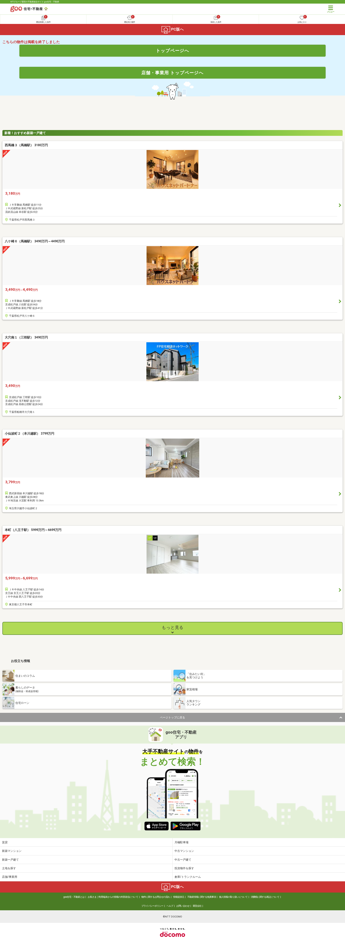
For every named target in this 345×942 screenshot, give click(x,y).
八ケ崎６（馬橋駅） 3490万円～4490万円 (35, 241)
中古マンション (184, 850)
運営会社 (197, 906)
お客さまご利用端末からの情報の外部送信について (113, 897)
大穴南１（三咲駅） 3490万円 (26, 337)
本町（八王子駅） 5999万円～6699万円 (33, 530)
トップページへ (172, 50)
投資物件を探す (184, 868)
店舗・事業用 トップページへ (172, 72)
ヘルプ (170, 906)
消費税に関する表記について (265, 897)
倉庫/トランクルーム (187, 876)
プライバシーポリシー (152, 906)
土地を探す (9, 868)
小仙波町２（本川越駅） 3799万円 (29, 433)
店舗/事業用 (9, 876)
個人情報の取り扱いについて (233, 897)
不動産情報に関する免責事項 (201, 897)
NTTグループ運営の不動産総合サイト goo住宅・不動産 (34, 2)
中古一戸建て (182, 859)
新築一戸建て (10, 859)
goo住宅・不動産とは (73, 897)
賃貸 (5, 842)
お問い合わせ (182, 906)
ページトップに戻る (172, 717)
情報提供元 (178, 897)
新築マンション (12, 850)
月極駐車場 (181, 842)
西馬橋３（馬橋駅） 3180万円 (26, 145)
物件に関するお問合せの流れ (155, 897)
